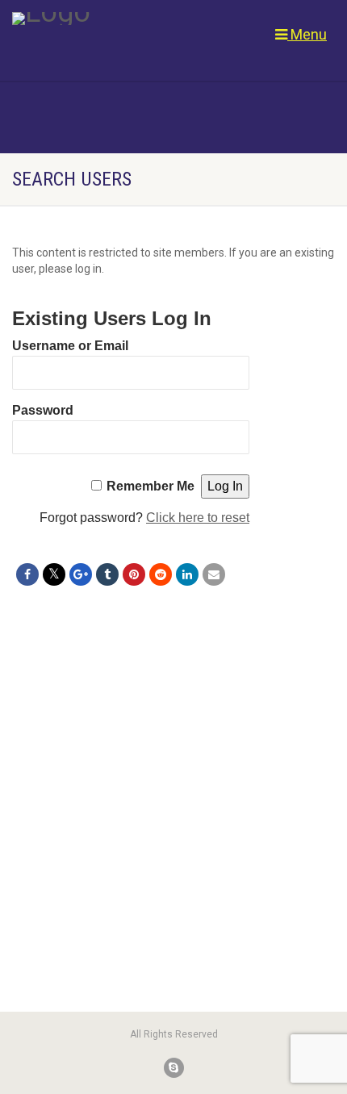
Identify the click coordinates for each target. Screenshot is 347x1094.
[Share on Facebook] (27, 574)
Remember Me (150, 486)
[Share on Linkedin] (187, 574)
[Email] (214, 574)
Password (42, 410)
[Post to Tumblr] (107, 574)
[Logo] (115, 18)
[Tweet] (54, 574)
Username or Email (70, 346)
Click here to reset (197, 517)
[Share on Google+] (80, 574)
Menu (307, 34)
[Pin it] (134, 574)
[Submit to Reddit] (160, 574)
